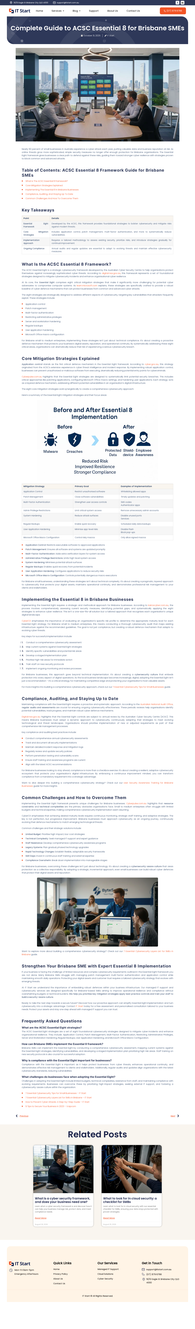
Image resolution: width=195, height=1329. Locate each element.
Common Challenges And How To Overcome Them (51, 198)
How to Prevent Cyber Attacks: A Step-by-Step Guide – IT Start (57, 1101)
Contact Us (133, 11)
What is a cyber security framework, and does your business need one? (62, 1200)
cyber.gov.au (152, 364)
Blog (75, 11)
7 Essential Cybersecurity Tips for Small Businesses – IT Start (55, 1093)
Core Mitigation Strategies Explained (44, 185)
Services (57, 11)
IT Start (79, 1006)
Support (94, 11)
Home (39, 11)
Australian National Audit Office (156, 704)
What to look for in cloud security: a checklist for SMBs (130, 1200)
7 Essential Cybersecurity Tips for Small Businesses (138, 686)
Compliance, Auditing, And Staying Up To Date (49, 194)
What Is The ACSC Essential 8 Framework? (46, 181)
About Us (112, 11)
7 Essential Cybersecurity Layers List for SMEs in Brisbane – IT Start (58, 1097)
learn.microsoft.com (87, 285)
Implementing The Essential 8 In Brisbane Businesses (52, 189)
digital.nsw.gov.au (111, 273)
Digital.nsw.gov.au (31, 716)
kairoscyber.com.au (158, 605)
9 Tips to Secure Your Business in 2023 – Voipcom (50, 1106)
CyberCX (26, 620)
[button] (57, 11)
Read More (40, 1218)
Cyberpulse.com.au (32, 376)
